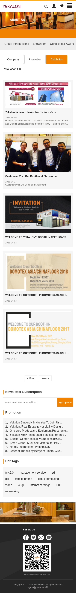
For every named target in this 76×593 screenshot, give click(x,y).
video (8, 485)
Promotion (35, 59)
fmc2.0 (9, 472)
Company (13, 59)
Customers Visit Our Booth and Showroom (31, 176)
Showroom (39, 43)
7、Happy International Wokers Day (27, 446)
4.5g (21, 485)
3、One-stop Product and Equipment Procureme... (36, 430)
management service (33, 472)
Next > (45, 378)
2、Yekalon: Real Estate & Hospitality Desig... (34, 426)
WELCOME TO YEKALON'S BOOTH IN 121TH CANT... (36, 237)
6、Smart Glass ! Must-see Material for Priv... (33, 442)
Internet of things (40, 485)
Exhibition (57, 59)
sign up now (65, 402)
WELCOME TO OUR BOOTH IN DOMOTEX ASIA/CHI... (36, 295)
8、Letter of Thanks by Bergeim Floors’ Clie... (33, 450)
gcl (7, 478)
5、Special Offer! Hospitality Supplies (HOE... (33, 438)
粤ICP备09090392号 (38, 587)
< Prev (30, 378)
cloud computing (48, 478)
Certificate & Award (62, 43)
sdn (54, 472)
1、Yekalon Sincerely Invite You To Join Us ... (33, 422)
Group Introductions (16, 43)
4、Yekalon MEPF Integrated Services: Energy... (35, 434)
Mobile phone (23, 478)
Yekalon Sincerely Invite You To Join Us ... (30, 112)
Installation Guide (13, 69)
